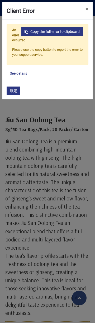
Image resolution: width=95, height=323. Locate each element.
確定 (13, 91)
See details (18, 73)
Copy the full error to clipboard (55, 31)
